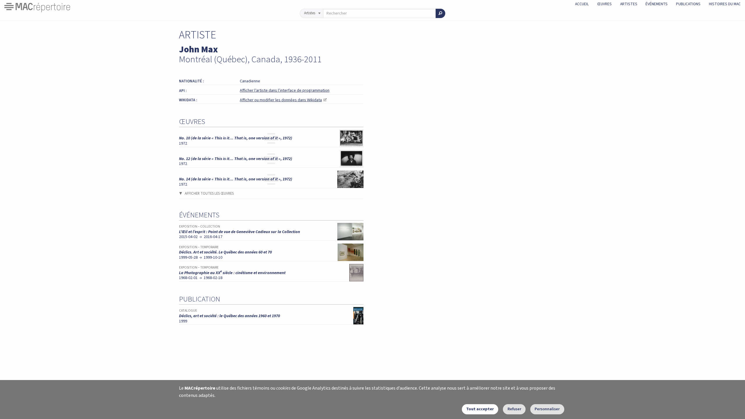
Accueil (582, 4)
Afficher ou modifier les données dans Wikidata (283, 100)
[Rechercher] (440, 13)
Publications (688, 4)
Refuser (514, 409)
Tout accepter (480, 409)
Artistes (628, 4)
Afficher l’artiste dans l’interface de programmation (284, 90)
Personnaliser (547, 409)
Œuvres (604, 4)
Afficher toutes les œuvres (209, 193)
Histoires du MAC (725, 4)
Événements (656, 4)
